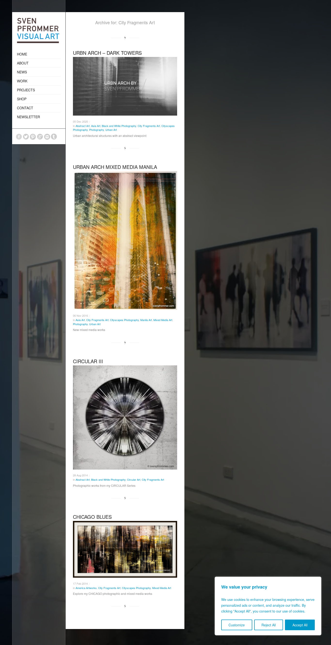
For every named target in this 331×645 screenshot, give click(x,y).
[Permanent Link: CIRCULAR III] (125, 417)
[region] (268, 606)
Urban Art (111, 130)
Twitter (26, 137)
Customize (237, 624)
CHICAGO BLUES (92, 516)
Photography (96, 130)
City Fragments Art (149, 126)
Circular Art (133, 479)
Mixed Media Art (162, 320)
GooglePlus (40, 137)
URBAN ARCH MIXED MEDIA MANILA (115, 166)
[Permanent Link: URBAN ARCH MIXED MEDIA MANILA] (125, 240)
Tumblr (54, 137)
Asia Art (95, 126)
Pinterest (33, 137)
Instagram (47, 137)
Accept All (299, 624)
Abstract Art (83, 126)
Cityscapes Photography (124, 320)
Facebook (19, 137)
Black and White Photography (119, 126)
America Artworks (86, 588)
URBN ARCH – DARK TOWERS (107, 52)
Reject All (268, 624)
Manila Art (146, 320)
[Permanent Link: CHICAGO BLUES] (125, 549)
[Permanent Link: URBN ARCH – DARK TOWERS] (125, 86)
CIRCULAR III (88, 361)
